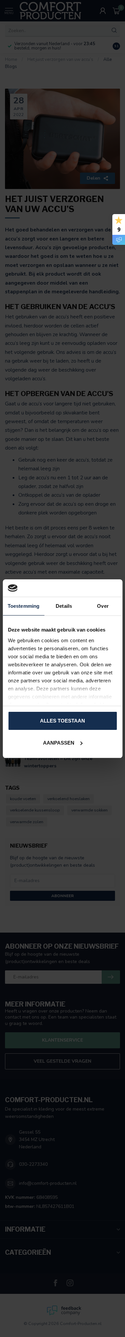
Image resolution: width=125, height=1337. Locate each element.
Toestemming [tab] (23, 606)
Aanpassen (58, 743)
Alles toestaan (62, 721)
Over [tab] (102, 606)
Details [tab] (64, 606)
